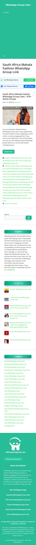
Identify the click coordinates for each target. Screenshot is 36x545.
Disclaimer (14, 524)
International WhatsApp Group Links (16, 385)
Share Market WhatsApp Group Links (16, 414)
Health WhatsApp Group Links (14, 379)
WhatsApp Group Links (18, 4)
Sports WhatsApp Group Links (14, 417)
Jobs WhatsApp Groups (12, 391)
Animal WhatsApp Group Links (14, 361)
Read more (9, 152)
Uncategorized (9, 426)
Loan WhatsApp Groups (12, 400)
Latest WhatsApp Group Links (14, 394)
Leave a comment (11, 203)
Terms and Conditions (19, 522)
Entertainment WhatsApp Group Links (17, 370)
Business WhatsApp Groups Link (16, 158)
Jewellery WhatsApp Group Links (15, 388)
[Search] (28, 218)
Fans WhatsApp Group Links (13, 373)
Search (6, 214)
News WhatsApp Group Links (14, 403)
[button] (4, 56)
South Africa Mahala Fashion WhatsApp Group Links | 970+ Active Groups (17, 96)
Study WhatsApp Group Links (14, 420)
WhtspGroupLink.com (12, 471)
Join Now (30, 80)
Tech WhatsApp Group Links (13, 423)
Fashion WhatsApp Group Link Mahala (18, 169)
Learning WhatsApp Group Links (15, 397)
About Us (23, 524)
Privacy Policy (5, 522)
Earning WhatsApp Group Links (14, 367)
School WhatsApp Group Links (18, 514)
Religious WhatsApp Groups (13, 406)
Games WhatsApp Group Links (14, 376)
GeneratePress (18, 542)
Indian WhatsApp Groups (12, 382)
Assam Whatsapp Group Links (18, 505)
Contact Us (11, 270)
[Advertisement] (18, 34)
